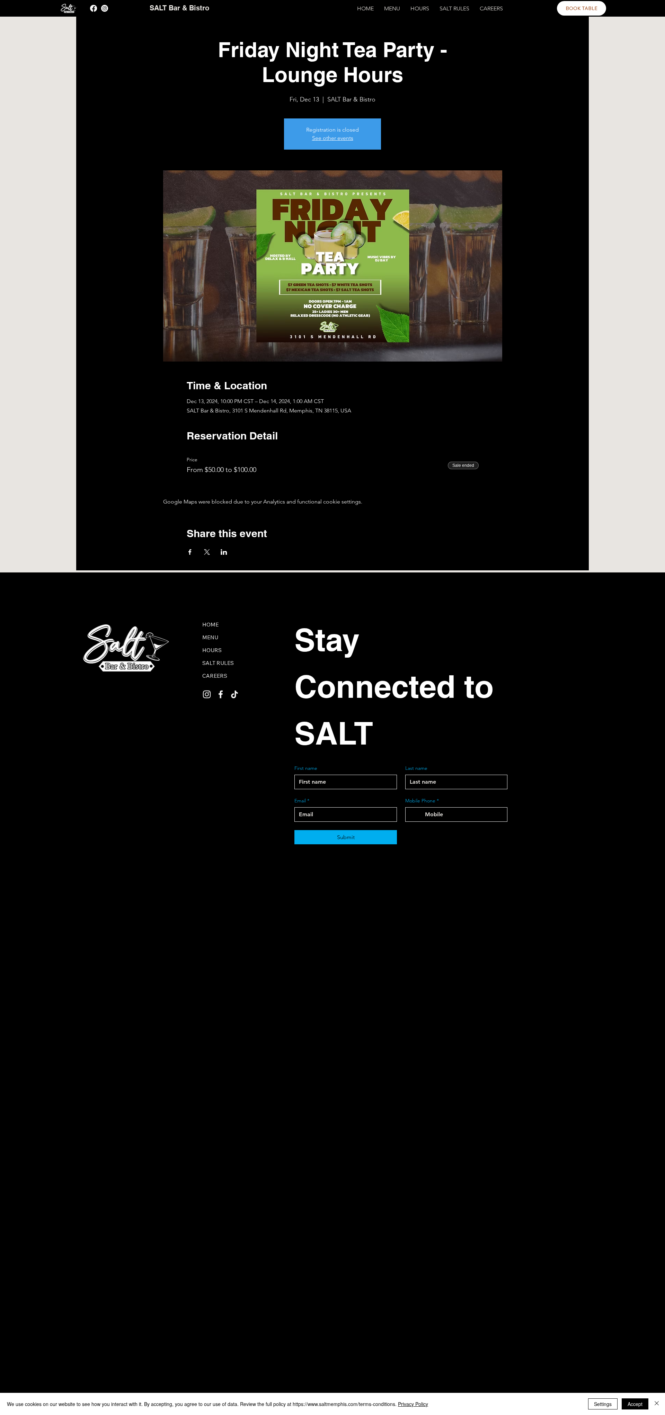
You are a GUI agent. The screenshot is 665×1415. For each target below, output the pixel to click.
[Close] (657, 1403)
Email (301, 801)
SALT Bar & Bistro (179, 8)
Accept (635, 1403)
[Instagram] (104, 8)
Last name (416, 768)
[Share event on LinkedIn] (224, 552)
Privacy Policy (413, 1403)
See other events (332, 138)
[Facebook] (93, 8)
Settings (603, 1403)
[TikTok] (234, 694)
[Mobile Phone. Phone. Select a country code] (417, 814)
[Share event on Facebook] (190, 552)
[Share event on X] (207, 552)
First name (305, 768)
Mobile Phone (422, 801)
